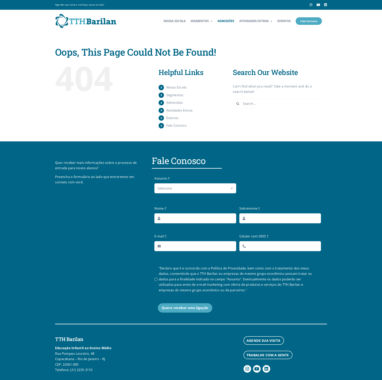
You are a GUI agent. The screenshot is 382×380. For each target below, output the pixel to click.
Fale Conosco (176, 125)
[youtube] (257, 369)
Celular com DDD (254, 236)
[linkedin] (266, 369)
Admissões (174, 102)
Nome (160, 208)
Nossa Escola (176, 87)
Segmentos (175, 95)
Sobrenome (249, 208)
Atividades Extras (179, 110)
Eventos (172, 118)
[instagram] (247, 369)
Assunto (162, 178)
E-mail (160, 236)
